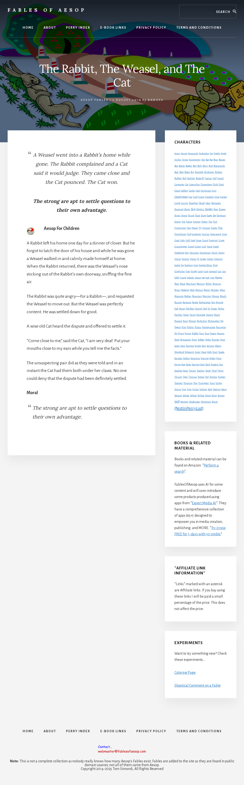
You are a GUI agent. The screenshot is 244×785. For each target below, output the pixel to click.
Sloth (209, 352)
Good (193, 240)
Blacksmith (219, 166)
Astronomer (195, 160)
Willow (201, 395)
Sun (221, 364)
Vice (184, 389)
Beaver (222, 160)
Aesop (184, 153)
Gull (204, 246)
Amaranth (193, 153)
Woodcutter (194, 402)
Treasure (188, 383)
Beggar (189, 166)
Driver (177, 215)
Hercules (194, 253)
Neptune (187, 302)
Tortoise (213, 377)
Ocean (182, 309)
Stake (188, 364)
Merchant (191, 284)
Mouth (223, 296)
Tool (207, 377)
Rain (201, 333)
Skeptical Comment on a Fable (197, 685)
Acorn (177, 153)
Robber (201, 340)
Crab (195, 197)
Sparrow (205, 358)
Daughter (193, 203)
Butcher (191, 178)
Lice (224, 271)
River (194, 340)
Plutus (198, 327)
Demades (216, 203)
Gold (188, 240)
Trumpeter (203, 383)
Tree (195, 383)
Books (187, 172)
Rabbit (195, 333)
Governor (213, 240)
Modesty (185, 290)
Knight (194, 271)
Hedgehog (179, 253)
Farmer (197, 221)
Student (215, 364)
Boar (176, 172)
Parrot (193, 315)
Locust (198, 277)
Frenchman (180, 234)
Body (181, 172)
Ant (211, 153)
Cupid (177, 203)
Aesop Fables (94, 99)
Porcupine (221, 327)
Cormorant (206, 191)
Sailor (177, 346)
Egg (214, 215)
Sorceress (195, 358)
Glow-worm (215, 234)
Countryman (181, 196)
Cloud (177, 191)
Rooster (216, 340)
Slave (203, 352)
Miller (209, 284)
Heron (214, 253)
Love (207, 277)
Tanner (192, 371)
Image (203, 259)
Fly (200, 228)
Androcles (204, 153)
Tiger (185, 377)
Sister (198, 352)
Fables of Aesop (47, 10)
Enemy (177, 222)
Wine (214, 395)
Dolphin (200, 209)
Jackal (177, 265)
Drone (184, 215)
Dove (216, 209)
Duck (197, 215)
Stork (207, 364)
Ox (209, 309)
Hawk (216, 246)
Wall (210, 389)
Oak (176, 309)
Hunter (185, 259)
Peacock (178, 321)
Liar (219, 271)
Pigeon (177, 327)
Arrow (185, 160)
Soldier (186, 358)
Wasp (224, 389)
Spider (212, 358)
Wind (208, 395)
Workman (206, 402)
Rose (222, 340)
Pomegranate (208, 327)
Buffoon (178, 178)
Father (204, 222)
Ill (198, 259)
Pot (175, 333)
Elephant (221, 215)
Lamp (200, 271)
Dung (203, 215)
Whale (186, 395)
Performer (202, 321)
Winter (221, 395)
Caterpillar (194, 184)
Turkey (218, 383)
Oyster (214, 309)
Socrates (178, 358)
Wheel (193, 395)
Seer (204, 346)
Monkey (215, 290)
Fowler (214, 228)
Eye (183, 222)
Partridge (200, 315)
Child (215, 184)
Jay (182, 265)
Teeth (208, 371)
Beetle (182, 166)
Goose (199, 240)
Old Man (190, 309)
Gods (182, 240)
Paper (186, 315)
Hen (187, 253)
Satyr (183, 346)
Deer (208, 203)
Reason (220, 333)
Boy (192, 172)
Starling (195, 364)
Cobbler (184, 191)
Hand (209, 246)
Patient (209, 315)
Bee (176, 166)
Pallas (221, 309)
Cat (186, 184)
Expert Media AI (204, 503)
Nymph (219, 302)
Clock (221, 184)
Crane (201, 197)
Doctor (187, 209)
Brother (218, 172)
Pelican (192, 321)
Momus (199, 290)
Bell (195, 166)
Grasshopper (180, 246)
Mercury (201, 284)
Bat (211, 160)
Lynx (212, 277)
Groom (198, 246)
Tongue (201, 377)
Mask (182, 284)
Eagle (209, 215)
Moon (222, 290)
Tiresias (192, 377)
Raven (213, 333)
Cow (190, 197)
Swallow (178, 371)
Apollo (217, 153)
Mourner (207, 296)
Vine (189, 389)
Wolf (176, 401)
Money (207, 290)
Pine (184, 327)
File (210, 222)
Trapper (221, 377)
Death (202, 203)
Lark (206, 271)
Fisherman (180, 228)
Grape (221, 240)
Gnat (224, 234)
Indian (210, 259)
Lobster (190, 277)
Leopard (213, 271)
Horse (177, 259)
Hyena (193, 259)
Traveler (178, 383)
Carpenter (179, 184)
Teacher (201, 371)
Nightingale (205, 302)
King (215, 265)
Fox (220, 227)
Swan (185, 371)
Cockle (192, 191)
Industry (218, 259)
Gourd (205, 240)
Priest (181, 333)
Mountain (197, 296)
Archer (177, 160)
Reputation (185, 340)
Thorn (221, 371)
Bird (211, 166)
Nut (213, 302)
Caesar (208, 178)
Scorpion (190, 346)
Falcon (189, 222)
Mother (187, 296)
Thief (214, 371)
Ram (207, 333)
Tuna (212, 383)
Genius (205, 234)
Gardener (196, 234)
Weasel (178, 395)
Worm (215, 402)
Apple (223, 153)
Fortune (206, 228)
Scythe (198, 346)
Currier (184, 203)
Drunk (191, 215)
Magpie (218, 277)
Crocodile (209, 197)
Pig (221, 321)
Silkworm (189, 352)
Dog (193, 209)
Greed (191, 246)
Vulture (203, 389)
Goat (176, 240)
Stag (183, 364)
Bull (185, 178)
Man (176, 283)
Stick (202, 364)
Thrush (178, 377)
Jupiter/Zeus (205, 265)
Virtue (195, 389)
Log (203, 277)
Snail (215, 352)
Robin (208, 340)
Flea (189, 228)
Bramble (199, 172)
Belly (199, 166)
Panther (178, 315)
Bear (216, 160)
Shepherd (179, 352)
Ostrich (198, 309)
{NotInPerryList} (188, 408)
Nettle (195, 302)
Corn (214, 191)
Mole (192, 290)
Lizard (183, 277)
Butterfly (200, 178)
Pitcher (190, 327)
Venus (177, 389)
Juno (196, 265)
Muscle (178, 302)
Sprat (218, 358)
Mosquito (178, 296)
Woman (184, 402)
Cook (198, 191)
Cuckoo (223, 197)
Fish (215, 222)
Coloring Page (185, 672)
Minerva (217, 284)
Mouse (215, 296)
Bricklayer (209, 172)
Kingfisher (179, 271)
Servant (210, 346)
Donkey (209, 209)
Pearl (185, 321)
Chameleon (206, 184)
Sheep (218, 346)
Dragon (222, 209)
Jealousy (189, 265)
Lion (176, 277)
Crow (216, 197)
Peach (217, 315)
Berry (205, 166)
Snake (221, 352)
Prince (188, 333)
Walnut (216, 389)
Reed (176, 340)
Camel (220, 178)
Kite (188, 271)
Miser (177, 290)
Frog (189, 234)
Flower (195, 228)
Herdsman (205, 253)
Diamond (178, 209)
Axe (203, 160)
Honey (221, 253)
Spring (177, 364)
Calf (215, 178)
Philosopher (214, 321)
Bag (207, 160)
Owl (205, 309)
